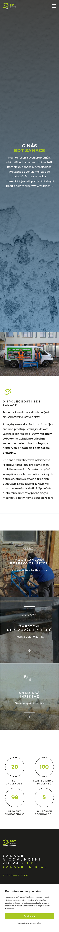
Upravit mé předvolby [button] (29, 923)
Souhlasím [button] (29, 916)
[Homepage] (9, 6)
